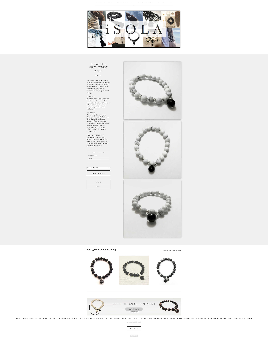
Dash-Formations (213, 318)
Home (18, 318)
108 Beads (142, 318)
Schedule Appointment (145, 3)
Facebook (242, 318)
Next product (177, 250)
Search (249, 318)
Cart (170, 3)
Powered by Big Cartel (134, 336)
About (110, 3)
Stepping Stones (189, 318)
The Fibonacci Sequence (87, 318)
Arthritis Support (201, 318)
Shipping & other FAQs (161, 318)
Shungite (123, 318)
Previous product (166, 250)
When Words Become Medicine (68, 318)
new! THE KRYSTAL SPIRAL (104, 318)
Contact (161, 3)
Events (150, 318)
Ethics (130, 318)
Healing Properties (124, 3)
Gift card (223, 318)
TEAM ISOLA (52, 318)
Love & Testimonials (176, 318)
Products (100, 3)
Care (135, 318)
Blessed (116, 318)
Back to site (134, 328)
